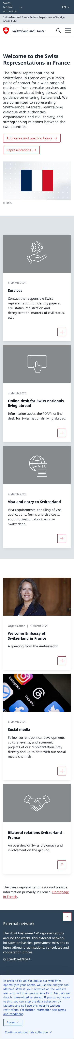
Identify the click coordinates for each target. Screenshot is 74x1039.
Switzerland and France (28, 31)
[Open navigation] (68, 31)
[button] (67, 916)
